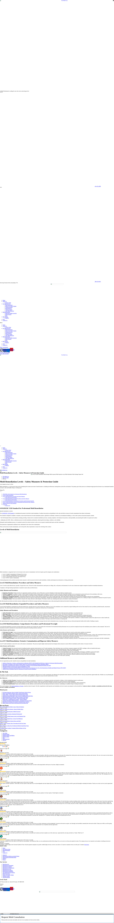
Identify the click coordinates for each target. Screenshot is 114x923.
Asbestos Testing (8, 309)
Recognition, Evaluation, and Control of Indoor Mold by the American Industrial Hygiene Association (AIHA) (25, 664)
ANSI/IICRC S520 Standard (8, 513)
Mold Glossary (8, 314)
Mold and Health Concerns (11, 313)
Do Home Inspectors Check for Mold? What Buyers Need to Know (17, 692)
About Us (5, 301)
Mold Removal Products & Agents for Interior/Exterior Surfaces (16, 701)
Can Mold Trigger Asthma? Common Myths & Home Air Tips (13, 728)
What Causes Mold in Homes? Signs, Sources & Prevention (15, 693)
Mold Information (6, 312)
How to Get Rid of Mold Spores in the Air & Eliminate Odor (12, 716)
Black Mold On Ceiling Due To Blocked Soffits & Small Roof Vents (14, 725)
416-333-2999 (7, 884)
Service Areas (8, 302)
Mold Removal (8, 308)
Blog (6, 315)
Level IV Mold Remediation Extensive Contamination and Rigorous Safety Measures (18, 502)
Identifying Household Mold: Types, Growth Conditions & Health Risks (18, 696)
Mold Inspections (8, 305)
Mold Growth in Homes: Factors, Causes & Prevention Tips (15, 698)
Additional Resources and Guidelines (9, 503)
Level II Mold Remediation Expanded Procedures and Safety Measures (16, 498)
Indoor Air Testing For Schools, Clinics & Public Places (11, 709)
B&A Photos (5, 316)
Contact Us (5, 320)
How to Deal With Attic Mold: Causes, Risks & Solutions (12, 706)
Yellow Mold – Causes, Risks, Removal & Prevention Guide (15, 694)
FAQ (4, 319)
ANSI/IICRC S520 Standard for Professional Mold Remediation (15, 494)
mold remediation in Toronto (17, 686)
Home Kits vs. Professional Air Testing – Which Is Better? (15, 699)
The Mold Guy (6, 913)
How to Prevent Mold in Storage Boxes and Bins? (10, 721)
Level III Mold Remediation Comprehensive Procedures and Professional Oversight (18, 500)
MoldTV (7, 318)
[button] (57, 322)
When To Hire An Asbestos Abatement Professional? (11, 714)
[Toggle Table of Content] (1, 491)
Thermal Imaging (8, 307)
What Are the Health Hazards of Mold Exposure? (10, 711)
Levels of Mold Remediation (8, 495)
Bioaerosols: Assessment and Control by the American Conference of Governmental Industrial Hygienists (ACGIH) (27, 665)
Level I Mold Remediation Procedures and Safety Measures (14, 496)
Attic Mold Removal (9, 311)
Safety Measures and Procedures (11, 497)
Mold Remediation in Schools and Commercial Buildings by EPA (16, 666)
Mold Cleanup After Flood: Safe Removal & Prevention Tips (15, 703)
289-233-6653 (6, 885)
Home (4, 300)
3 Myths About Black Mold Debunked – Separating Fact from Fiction (17, 700)
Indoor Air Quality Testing (10, 306)
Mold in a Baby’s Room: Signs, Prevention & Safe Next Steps (13, 723)
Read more (86, 844)
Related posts (7, 505)
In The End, (5, 504)
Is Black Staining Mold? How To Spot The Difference (11, 718)
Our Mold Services (7, 303)
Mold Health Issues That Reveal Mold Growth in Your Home (15, 697)
